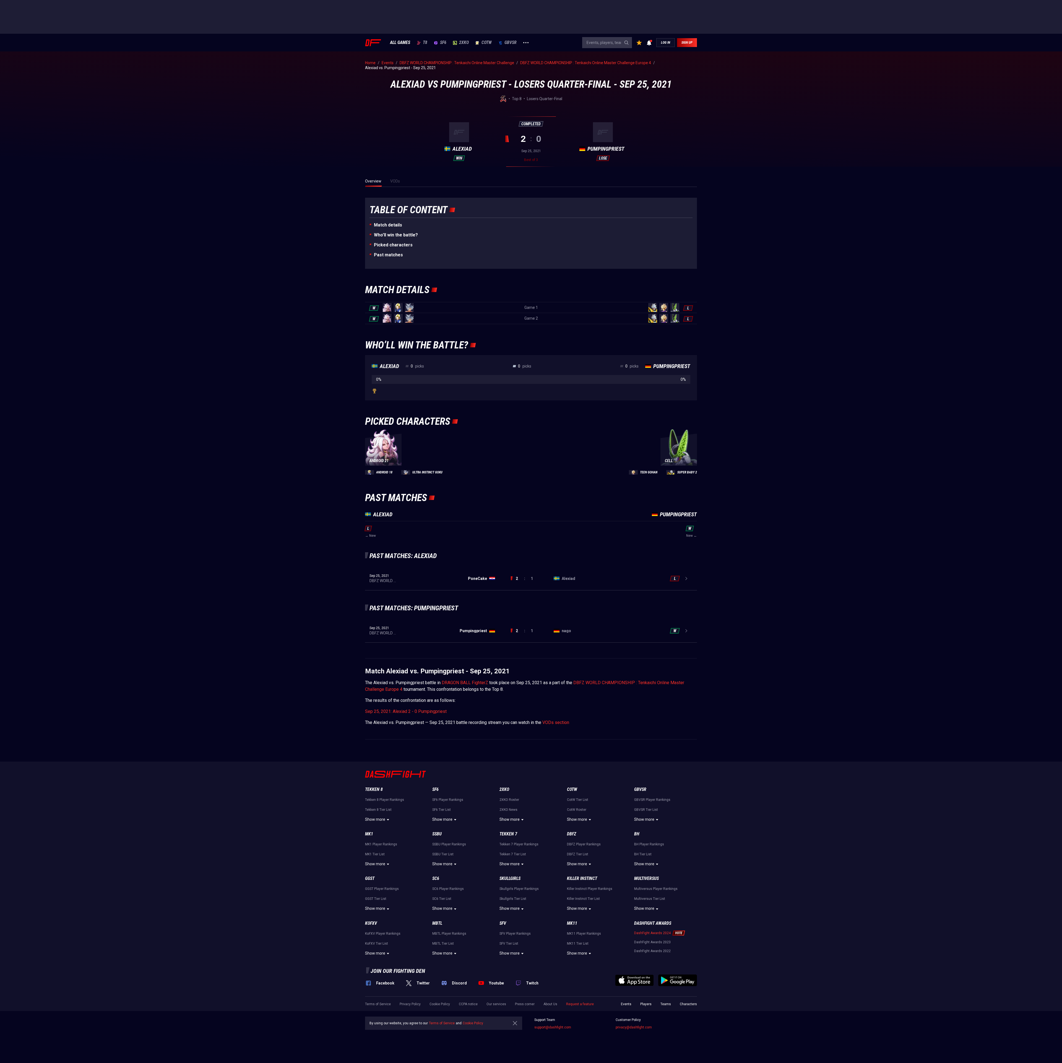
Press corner (525, 1004)
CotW (486, 42)
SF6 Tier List (441, 810)
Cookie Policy (440, 1004)
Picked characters (393, 244)
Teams (665, 1004)
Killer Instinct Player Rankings (589, 889)
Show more (375, 819)
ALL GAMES (400, 42)
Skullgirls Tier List (512, 899)
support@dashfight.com (552, 1027)
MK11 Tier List (578, 943)
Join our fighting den (398, 971)
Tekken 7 (508, 834)
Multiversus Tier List (649, 899)
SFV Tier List (508, 943)
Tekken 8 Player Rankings (384, 800)
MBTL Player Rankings (449, 934)
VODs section (555, 722)
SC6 (435, 878)
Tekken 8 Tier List (378, 810)
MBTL (437, 923)
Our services (496, 1004)
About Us (550, 1004)
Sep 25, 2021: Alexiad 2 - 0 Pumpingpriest (406, 711)
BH (636, 834)
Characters (688, 1004)
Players (646, 1004)
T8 (425, 42)
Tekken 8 (374, 789)
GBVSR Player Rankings (652, 800)
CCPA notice (468, 1004)
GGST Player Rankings (382, 889)
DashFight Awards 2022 (652, 951)
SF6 (443, 42)
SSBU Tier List (443, 854)
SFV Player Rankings (515, 934)
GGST (369, 878)
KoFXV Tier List (376, 943)
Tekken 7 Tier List (512, 854)
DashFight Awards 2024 (652, 933)
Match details (388, 225)
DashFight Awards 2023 (652, 942)
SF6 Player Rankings (447, 800)
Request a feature (580, 1004)
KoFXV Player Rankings (382, 934)
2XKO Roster (509, 800)
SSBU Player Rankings (449, 844)
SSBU (437, 834)
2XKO (464, 42)
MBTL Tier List (443, 943)
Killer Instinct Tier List (583, 899)
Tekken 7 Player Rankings (518, 844)
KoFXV (371, 923)
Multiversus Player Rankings (656, 889)
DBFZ (571, 834)
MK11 (572, 923)
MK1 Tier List (375, 854)
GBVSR (510, 42)
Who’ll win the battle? (396, 235)
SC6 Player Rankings (448, 889)
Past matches (388, 254)
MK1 (369, 834)
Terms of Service (378, 1004)
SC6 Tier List (441, 899)
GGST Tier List (375, 899)
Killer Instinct (582, 878)
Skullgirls (509, 878)
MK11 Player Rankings (584, 934)
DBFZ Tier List (577, 854)
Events (626, 1004)
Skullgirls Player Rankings (519, 889)
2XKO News (508, 810)
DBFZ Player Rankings (584, 844)
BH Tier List (643, 854)
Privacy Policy (410, 1004)
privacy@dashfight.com (634, 1027)
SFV (502, 923)
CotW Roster (576, 810)
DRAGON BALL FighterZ (465, 682)
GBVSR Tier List (646, 810)
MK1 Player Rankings (381, 844)
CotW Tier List (577, 800)
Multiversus (646, 878)
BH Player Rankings (649, 844)
